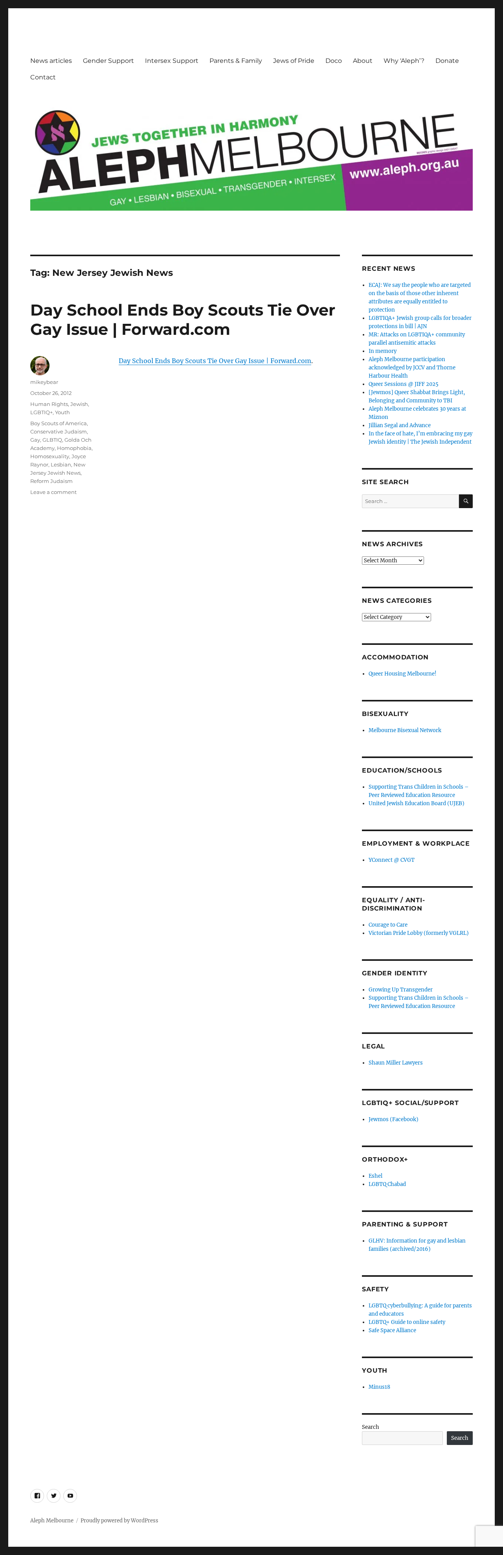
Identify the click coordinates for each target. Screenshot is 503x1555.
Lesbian (61, 464)
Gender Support (108, 60)
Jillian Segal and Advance (400, 425)
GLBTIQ (52, 440)
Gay (35, 440)
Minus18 (379, 1387)
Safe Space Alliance (392, 1330)
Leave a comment (53, 492)
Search (370, 1427)
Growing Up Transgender (401, 989)
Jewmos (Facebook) (394, 1119)
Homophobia (74, 448)
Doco (333, 60)
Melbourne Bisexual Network (405, 730)
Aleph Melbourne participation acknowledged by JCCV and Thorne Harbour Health (412, 367)
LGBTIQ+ (41, 412)
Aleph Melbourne (51, 1520)
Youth (62, 412)
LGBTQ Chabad (387, 1184)
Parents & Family (235, 60)
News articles (51, 60)
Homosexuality (49, 456)
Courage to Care (388, 925)
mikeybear (44, 382)
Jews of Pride (293, 60)
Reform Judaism (51, 481)
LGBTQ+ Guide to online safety (407, 1322)
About (363, 60)
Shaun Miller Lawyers (396, 1062)
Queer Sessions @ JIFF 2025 (404, 384)
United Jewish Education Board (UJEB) (416, 803)
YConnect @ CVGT (392, 860)
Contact (43, 77)
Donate (447, 60)
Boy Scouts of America (58, 423)
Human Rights (49, 404)
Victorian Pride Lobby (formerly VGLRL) (419, 933)
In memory (383, 351)
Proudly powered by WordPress (119, 1520)
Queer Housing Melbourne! (403, 673)
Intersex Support (171, 60)
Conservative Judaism (58, 431)
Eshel (375, 1176)
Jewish (79, 404)
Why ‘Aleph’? (404, 60)
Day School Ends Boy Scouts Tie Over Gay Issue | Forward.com (182, 319)
